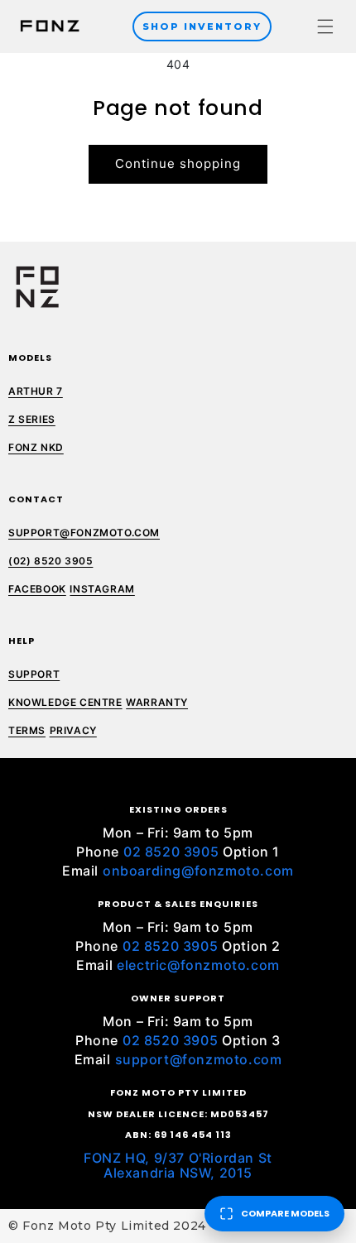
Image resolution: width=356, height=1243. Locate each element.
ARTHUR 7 (35, 391)
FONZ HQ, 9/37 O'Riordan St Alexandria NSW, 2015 (178, 1165)
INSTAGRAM (102, 589)
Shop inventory (202, 26)
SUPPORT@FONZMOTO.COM (84, 532)
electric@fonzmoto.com (198, 964)
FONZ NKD (36, 447)
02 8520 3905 (171, 851)
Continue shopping (178, 163)
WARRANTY (157, 702)
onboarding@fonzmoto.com (198, 870)
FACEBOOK (37, 589)
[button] (325, 26)
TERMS (27, 730)
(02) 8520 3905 (50, 560)
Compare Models (285, 1213)
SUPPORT (34, 674)
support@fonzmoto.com (198, 1059)
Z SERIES (31, 419)
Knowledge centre (65, 702)
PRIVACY (73, 730)
